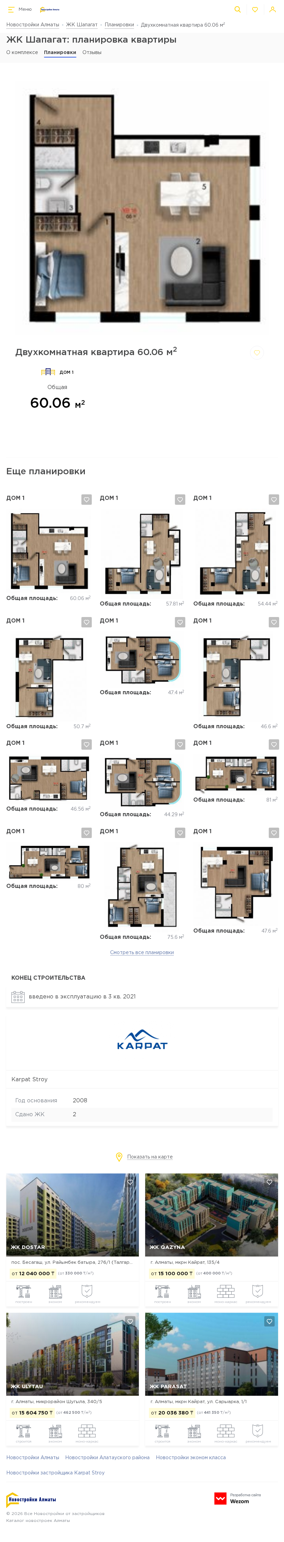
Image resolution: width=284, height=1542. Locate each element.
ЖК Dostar (28, 1247)
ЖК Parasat (168, 1386)
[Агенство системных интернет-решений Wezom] (237, 1498)
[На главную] (49, 10)
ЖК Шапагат (82, 25)
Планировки (119, 25)
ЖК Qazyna (167, 1247)
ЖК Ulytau (27, 1386)
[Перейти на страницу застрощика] (142, 1063)
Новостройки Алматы (32, 25)
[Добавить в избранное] (257, 353)
